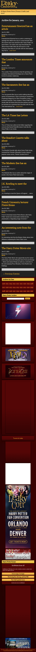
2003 (21, 291)
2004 (17, 291)
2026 (3, 283)
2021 (21, 283)
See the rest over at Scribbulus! (18, 582)
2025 (7, 283)
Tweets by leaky (18, 438)
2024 (10, 283)
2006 (10, 291)
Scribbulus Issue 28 (18, 565)
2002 (24, 291)
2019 (28, 283)
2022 (17, 283)
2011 (24, 287)
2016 (7, 287)
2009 (31, 287)
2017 (3, 287)
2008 (3, 291)
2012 (21, 287)
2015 (10, 287)
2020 (24, 283)
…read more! (12, 50)
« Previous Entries (11, 274)
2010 (28, 287)
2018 (31, 283)
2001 (28, 291)
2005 (14, 291)
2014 (14, 287)
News (3, 36)
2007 (7, 291)
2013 (17, 287)
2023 (14, 283)
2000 (31, 291)
